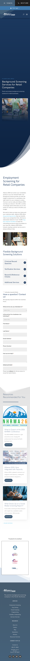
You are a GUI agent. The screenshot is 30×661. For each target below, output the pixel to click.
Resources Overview (15, 637)
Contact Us (9, 3)
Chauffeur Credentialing (15, 614)
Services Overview (15, 617)
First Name (6, 323)
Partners (15, 634)
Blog (15, 629)
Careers (15, 627)
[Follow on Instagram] (16, 656)
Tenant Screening (15, 610)
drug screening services (9, 216)
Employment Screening (15, 605)
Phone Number (7, 346)
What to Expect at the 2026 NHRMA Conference (14, 430)
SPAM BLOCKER (8, 365)
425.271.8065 (24, 3)
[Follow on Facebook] (10, 656)
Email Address (7, 338)
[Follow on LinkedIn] (20, 656)
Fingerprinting (15, 612)
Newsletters (15, 632)
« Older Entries (7, 523)
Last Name (6, 331)
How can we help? (8, 353)
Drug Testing (15, 607)
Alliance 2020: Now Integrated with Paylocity (13, 468)
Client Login (15, 8)
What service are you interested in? (13, 307)
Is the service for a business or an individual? (12, 315)
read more (8, 444)
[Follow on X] (13, 656)
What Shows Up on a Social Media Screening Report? (14, 505)
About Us (15, 625)
